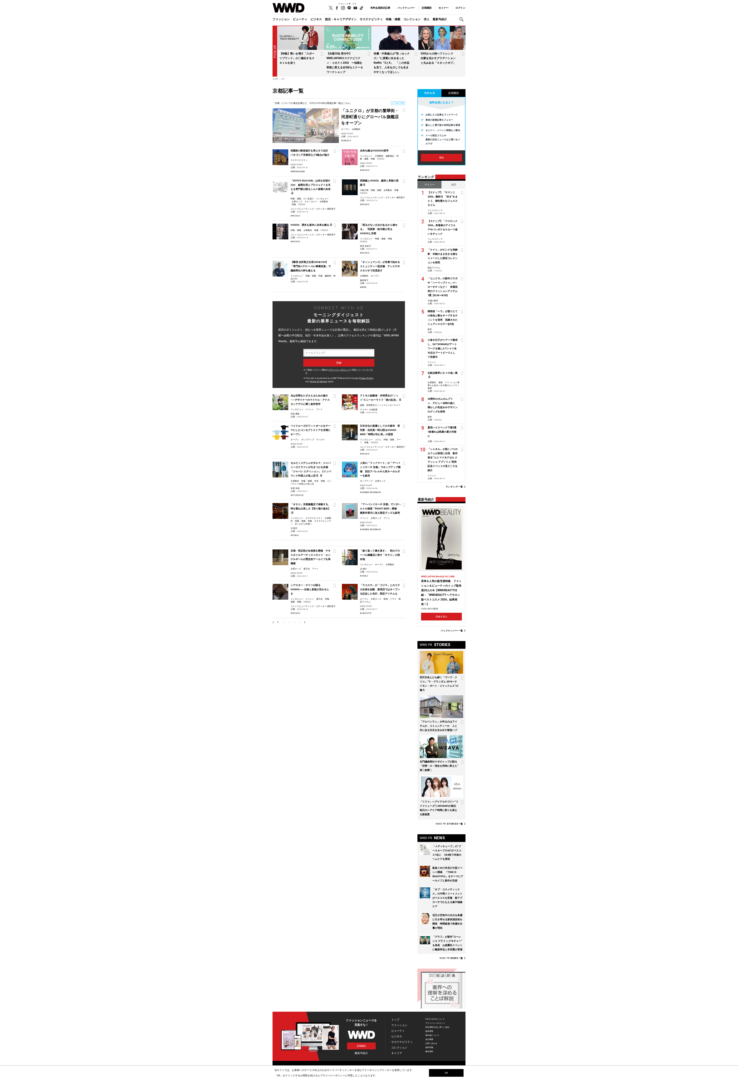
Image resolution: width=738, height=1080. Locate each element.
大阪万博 (364, 190)
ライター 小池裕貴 (368, 409)
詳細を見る (441, 616)
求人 (427, 19)
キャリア (396, 1053)
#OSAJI (295, 535)
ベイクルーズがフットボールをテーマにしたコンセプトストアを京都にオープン (311, 430)
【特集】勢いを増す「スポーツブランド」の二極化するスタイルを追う (296, 58)
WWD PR (449, 824)
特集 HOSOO (377, 159)
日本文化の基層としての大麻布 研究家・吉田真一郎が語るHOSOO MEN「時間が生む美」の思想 (380, 430)
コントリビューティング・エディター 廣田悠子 (313, 209)
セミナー (444, 7)
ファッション (281, 19)
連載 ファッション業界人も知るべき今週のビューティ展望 (444, 385)
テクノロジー (311, 201)
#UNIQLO (346, 140)
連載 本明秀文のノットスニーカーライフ (380, 405)
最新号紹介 (440, 19)
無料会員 (429, 92)
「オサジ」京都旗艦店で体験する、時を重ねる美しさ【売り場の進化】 (311, 506)
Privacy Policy (366, 378)
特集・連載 (393, 19)
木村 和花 (295, 488)
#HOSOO (364, 170)
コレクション (412, 19)
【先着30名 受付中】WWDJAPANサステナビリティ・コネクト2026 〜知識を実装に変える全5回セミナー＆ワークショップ (345, 63)
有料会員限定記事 (380, 7)
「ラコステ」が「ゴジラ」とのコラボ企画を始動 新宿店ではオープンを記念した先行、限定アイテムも (380, 589)
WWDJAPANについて (435, 1019)
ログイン (460, 7)
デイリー (430, 184)
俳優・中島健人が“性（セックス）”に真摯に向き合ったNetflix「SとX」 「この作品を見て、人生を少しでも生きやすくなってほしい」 (392, 63)
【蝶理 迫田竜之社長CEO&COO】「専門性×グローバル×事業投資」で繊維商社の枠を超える (311, 266)
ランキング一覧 (454, 487)
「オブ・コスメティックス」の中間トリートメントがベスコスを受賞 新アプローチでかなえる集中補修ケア (447, 898)
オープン (345, 129)
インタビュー (366, 156)
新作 (430, 329)
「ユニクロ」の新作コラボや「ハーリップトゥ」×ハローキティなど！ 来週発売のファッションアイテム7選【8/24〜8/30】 (443, 287)
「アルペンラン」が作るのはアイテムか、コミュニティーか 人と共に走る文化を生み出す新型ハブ (438, 725)
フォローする (399, 103)
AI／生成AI (308, 198)
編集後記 (390, 156)
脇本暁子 (364, 280)
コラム (378, 439)
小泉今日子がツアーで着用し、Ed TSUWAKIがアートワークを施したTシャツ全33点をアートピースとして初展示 (443, 348)
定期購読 (427, 7)
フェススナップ (435, 210)
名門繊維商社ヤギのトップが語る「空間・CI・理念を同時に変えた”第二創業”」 (439, 766)
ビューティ (300, 19)
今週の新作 (433, 300)
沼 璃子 (294, 528)
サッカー (320, 439)
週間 (453, 184)
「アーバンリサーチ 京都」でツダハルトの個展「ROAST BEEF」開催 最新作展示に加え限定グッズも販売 (380, 508)
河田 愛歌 (295, 414)
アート (319, 409)
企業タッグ (297, 201)
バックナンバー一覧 (452, 630)
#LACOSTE (365, 613)
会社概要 (429, 1039)
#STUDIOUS (297, 495)
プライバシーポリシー (339, 370)
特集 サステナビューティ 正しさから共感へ (311, 522)
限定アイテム (434, 268)
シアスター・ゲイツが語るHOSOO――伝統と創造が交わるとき (310, 589)
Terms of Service (318, 381)
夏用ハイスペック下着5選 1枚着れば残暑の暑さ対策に (443, 431)
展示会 (306, 569)
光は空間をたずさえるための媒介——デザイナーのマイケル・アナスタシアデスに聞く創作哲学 (310, 399)
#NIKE (363, 287)
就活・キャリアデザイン (341, 19)
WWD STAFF (347, 133)
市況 (316, 481)
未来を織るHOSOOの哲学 (374, 150)
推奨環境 (429, 1031)
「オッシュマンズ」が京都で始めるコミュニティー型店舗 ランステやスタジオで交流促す (380, 266)
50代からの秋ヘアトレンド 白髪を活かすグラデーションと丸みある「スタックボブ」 (438, 58)
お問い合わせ (431, 1043)
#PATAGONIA (298, 171)
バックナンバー (406, 7)
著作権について (432, 1035)
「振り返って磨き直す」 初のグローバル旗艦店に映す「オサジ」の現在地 (380, 555)
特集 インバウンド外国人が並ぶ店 (311, 482)
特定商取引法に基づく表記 (437, 1027)
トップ (395, 1019)
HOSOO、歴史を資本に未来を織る (310, 224)
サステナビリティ (371, 19)
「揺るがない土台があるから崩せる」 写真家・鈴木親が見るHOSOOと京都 (378, 229)
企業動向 (356, 129)
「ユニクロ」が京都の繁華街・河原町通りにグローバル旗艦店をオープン (370, 116)
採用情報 (429, 1047)
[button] (462, 19)
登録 (441, 157)
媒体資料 (429, 1051)
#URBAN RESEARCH (370, 492)
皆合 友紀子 (365, 246)
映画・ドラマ (390, 599)
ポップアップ (307, 439)
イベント (310, 409)
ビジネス (316, 19)
